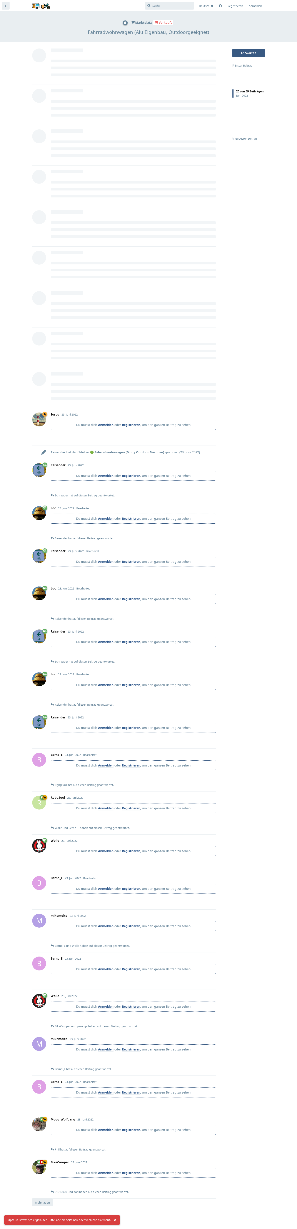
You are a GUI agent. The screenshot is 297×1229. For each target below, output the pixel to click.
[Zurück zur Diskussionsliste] (6, 6)
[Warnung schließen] (115, 1220)
